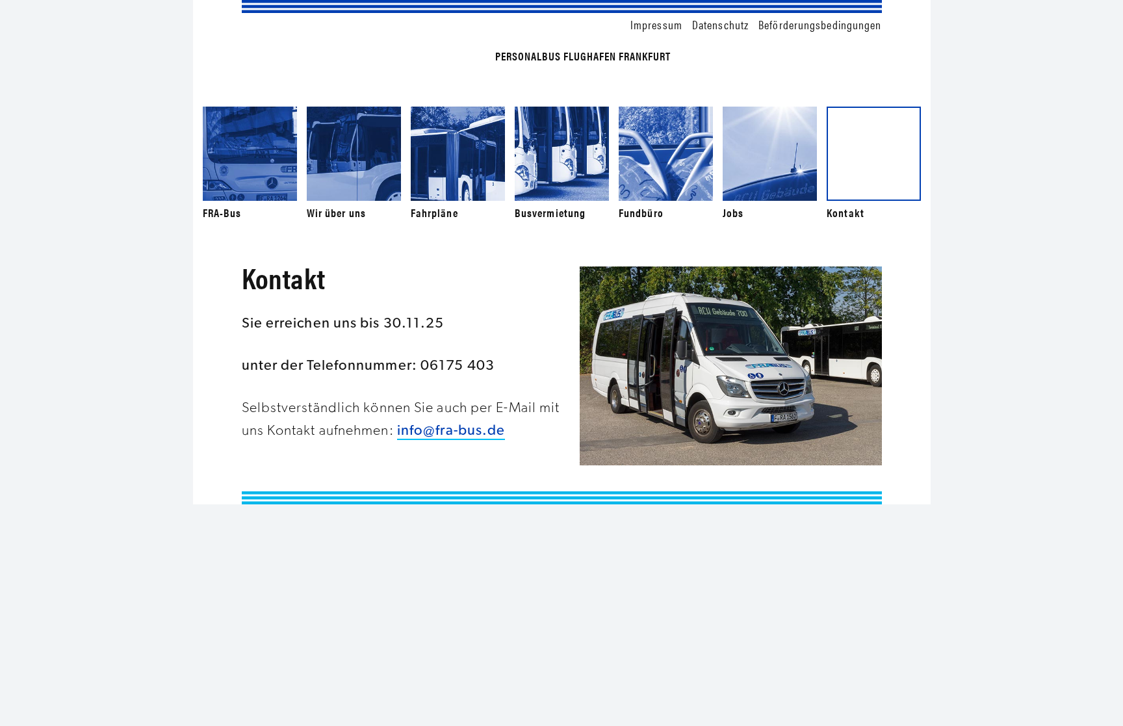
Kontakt (845, 212)
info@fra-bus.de (451, 429)
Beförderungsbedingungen (819, 24)
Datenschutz (720, 24)
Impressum (656, 24)
